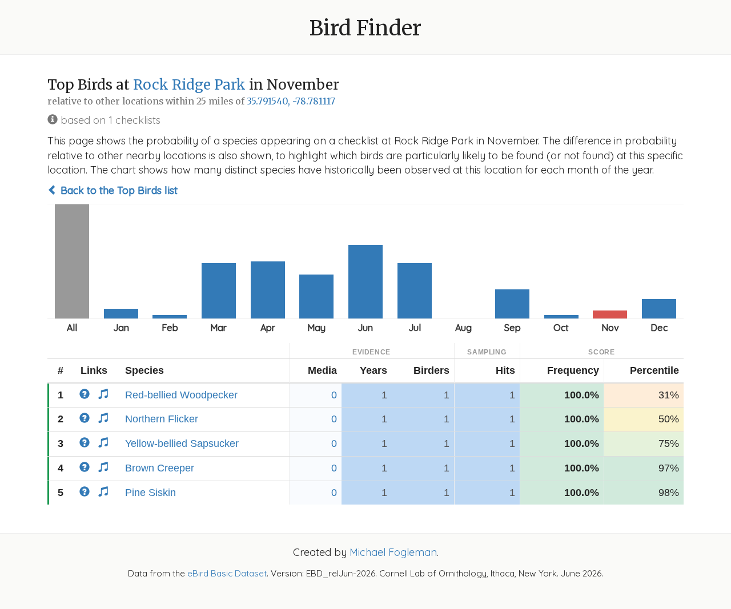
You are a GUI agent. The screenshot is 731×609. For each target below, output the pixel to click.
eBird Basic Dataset (227, 573)
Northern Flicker (161, 419)
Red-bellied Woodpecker (181, 395)
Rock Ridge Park (189, 85)
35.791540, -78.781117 (291, 101)
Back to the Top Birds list (118, 190)
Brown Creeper (159, 468)
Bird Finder (365, 28)
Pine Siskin (150, 492)
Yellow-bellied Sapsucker (182, 443)
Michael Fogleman (393, 552)
